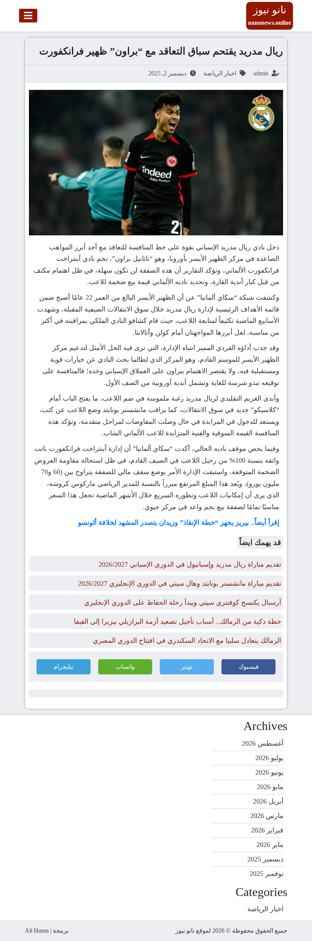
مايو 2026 (270, 787)
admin (260, 73)
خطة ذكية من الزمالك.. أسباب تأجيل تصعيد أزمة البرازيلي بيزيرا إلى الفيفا (177, 621)
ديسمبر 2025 (265, 859)
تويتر (187, 666)
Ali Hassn (37, 930)
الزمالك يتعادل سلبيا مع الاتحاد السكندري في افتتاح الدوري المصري (187, 640)
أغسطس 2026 (262, 743)
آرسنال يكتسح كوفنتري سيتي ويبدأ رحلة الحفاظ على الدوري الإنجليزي (182, 602)
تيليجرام (63, 666)
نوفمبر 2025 (266, 873)
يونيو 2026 (269, 772)
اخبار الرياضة (220, 73)
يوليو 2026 (269, 758)
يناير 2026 (269, 844)
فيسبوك (249, 666)
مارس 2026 (266, 816)
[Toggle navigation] (28, 15)
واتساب (125, 666)
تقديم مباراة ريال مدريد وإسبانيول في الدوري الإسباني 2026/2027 (190, 564)
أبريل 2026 (268, 801)
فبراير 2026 (267, 830)
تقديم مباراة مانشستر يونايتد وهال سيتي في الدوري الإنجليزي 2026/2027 (179, 583)
